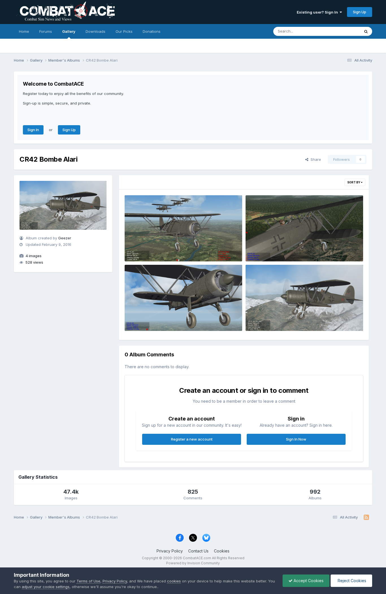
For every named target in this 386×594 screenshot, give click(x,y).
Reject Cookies (351, 580)
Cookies (221, 551)
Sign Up (359, 12)
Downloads (95, 31)
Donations (152, 31)
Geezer (64, 238)
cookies (174, 581)
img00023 (259, 317)
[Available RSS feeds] (366, 517)
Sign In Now (296, 439)
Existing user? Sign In (318, 12)
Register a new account (191, 439)
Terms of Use (88, 581)
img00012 (258, 248)
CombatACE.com (197, 558)
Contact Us (198, 551)
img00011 (137, 317)
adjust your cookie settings (46, 586)
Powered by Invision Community (193, 563)
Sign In (33, 129)
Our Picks (124, 31)
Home (24, 31)
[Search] (366, 31)
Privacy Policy (170, 551)
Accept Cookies (308, 580)
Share (314, 159)
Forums (45, 31)
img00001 (137, 248)
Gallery (68, 31)
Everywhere (342, 31)
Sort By (354, 182)
